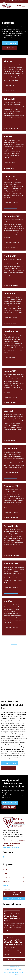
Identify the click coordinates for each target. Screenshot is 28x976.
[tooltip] (14, 822)
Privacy (15, 969)
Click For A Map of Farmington (11, 242)
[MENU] (23, 5)
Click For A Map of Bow (9, 162)
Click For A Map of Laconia (10, 397)
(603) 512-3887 (7, 0)
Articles (6, 877)
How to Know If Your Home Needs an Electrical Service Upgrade (13, 917)
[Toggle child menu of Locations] (23, 885)
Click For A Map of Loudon (10, 434)
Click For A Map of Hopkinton (11, 357)
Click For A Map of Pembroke (11, 512)
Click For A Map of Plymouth (11, 550)
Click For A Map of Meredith (11, 472)
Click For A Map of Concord (11, 202)
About (5, 873)
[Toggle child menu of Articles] (23, 877)
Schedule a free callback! (11, 847)
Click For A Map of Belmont (10, 123)
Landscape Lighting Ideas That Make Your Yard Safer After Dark (13, 942)
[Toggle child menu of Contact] (23, 889)
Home (5, 870)
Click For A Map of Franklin (10, 280)
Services (6, 881)
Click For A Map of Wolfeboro (11, 627)
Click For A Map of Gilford (10, 317)
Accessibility (8, 969)
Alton (6, 61)
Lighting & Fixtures (9, 937)
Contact (6, 889)
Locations (7, 885)
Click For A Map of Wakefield (11, 587)
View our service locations (11, 843)
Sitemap (20, 969)
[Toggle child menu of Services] (23, 881)
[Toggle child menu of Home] (23, 870)
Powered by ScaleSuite (14, 966)
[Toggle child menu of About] (23, 874)
